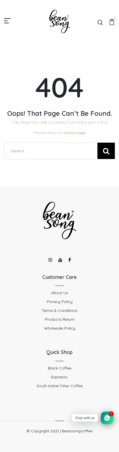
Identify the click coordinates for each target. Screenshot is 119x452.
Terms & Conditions (59, 310)
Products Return (59, 319)
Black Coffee (59, 368)
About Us (59, 292)
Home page (75, 132)
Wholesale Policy (59, 328)
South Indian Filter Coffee (60, 385)
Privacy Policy (60, 301)
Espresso (59, 376)
